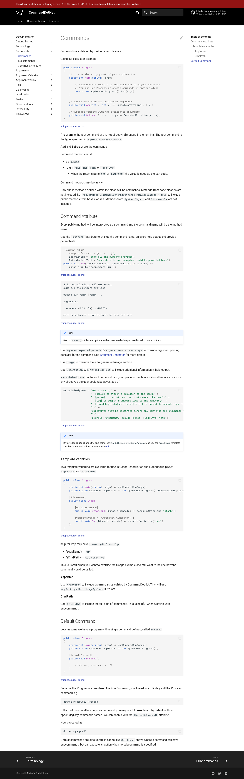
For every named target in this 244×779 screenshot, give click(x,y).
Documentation (36, 21)
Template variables (203, 46)
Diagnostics (22, 89)
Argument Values (26, 80)
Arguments (22, 70)
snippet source (68, 126)
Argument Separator (112, 355)
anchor (81, 126)
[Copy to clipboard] (180, 67)
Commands (22, 51)
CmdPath (200, 56)
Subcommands (26, 60)
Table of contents (201, 36)
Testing (20, 99)
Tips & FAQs (22, 113)
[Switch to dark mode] (137, 12)
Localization (22, 94)
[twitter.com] (219, 773)
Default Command (201, 60)
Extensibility (22, 109)
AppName (200, 51)
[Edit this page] (181, 38)
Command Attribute (29, 65)
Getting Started (24, 41)
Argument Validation (27, 75)
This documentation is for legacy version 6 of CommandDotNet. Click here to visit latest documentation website (78, 4)
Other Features (24, 104)
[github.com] (213, 773)
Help (18, 85)
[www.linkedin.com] (226, 773)
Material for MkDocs (37, 773)
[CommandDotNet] (19, 12)
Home (19, 21)
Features (54, 21)
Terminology (23, 46)
